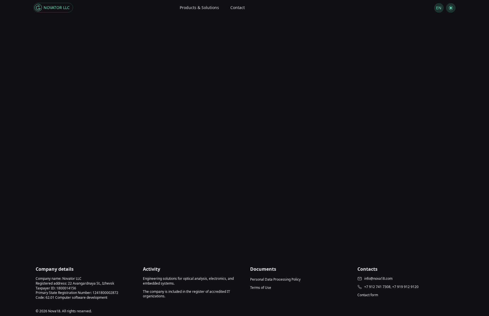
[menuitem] (199, 8)
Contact (237, 7)
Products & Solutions (199, 7)
